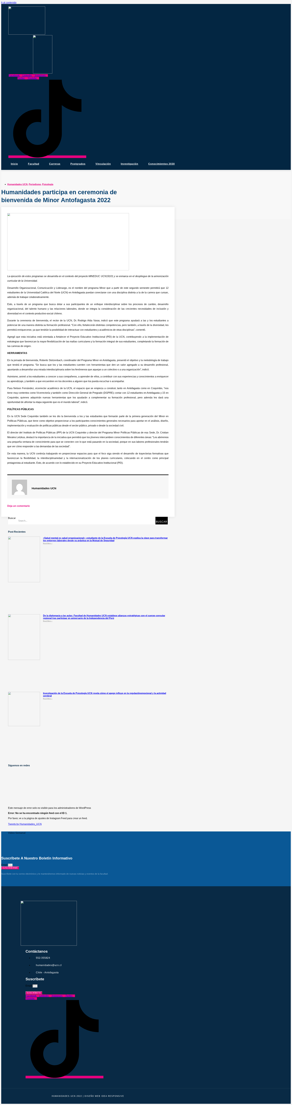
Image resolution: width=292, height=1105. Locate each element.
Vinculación (103, 164)
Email (4, 865)
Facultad (33, 164)
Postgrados (77, 164)
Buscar (12, 518)
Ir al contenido (8, 2)
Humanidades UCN (17, 184)
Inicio (14, 164)
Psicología (47, 184)
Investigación (129, 164)
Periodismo (35, 184)
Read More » (47, 543)
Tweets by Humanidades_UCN (25, 824)
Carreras (54, 164)
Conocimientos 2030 (161, 164)
